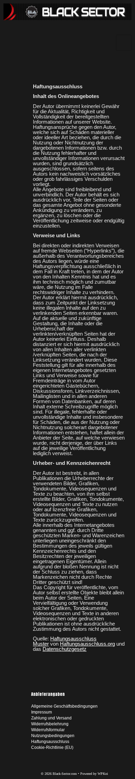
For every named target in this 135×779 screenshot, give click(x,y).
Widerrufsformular (48, 729)
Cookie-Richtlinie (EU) (52, 747)
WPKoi (103, 774)
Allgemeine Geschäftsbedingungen (64, 706)
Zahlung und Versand (51, 718)
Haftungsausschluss (50, 741)
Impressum (41, 712)
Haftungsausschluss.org (87, 644)
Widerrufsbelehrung (50, 724)
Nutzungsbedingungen (52, 735)
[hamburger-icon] (124, 43)
